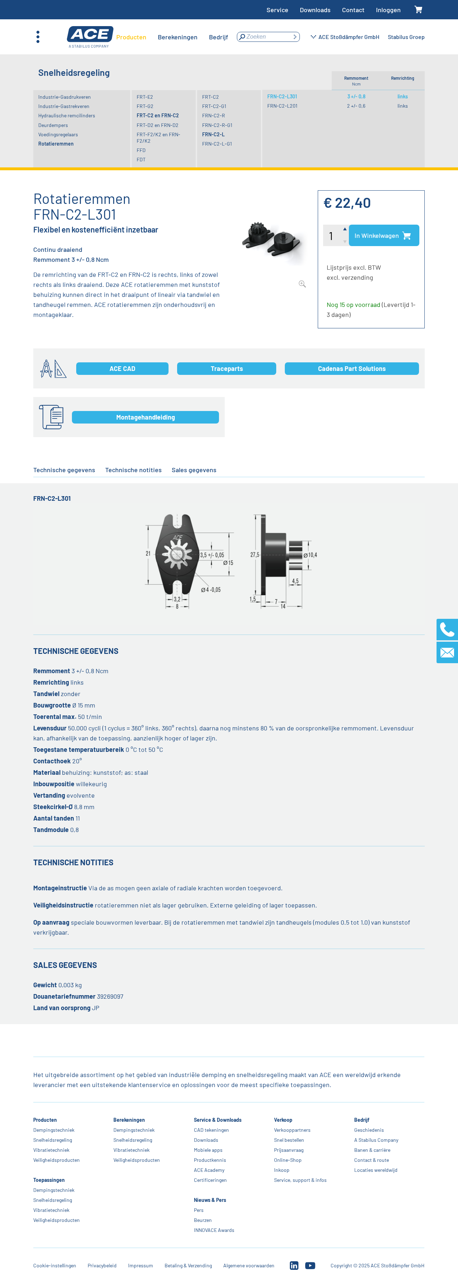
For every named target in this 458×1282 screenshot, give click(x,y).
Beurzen (203, 1220)
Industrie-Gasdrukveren (64, 97)
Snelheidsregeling (52, 1140)
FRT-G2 (145, 106)
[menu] (172, 37)
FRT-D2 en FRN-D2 (158, 125)
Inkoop (281, 1170)
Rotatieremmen (56, 144)
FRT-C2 (210, 97)
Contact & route (371, 1160)
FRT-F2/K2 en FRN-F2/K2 (158, 137)
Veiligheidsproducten (56, 1160)
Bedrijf (361, 1120)
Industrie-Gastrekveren (63, 106)
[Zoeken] (295, 37)
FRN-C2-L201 (282, 106)
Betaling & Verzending (188, 1265)
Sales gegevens (194, 470)
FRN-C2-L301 (282, 96)
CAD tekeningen (211, 1130)
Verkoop (283, 1120)
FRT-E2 (145, 97)
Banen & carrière (372, 1150)
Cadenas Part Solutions (352, 368)
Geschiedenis (369, 1130)
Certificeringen (210, 1180)
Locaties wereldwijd (376, 1170)
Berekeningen (129, 1120)
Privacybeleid (102, 1265)
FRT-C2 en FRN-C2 (158, 115)
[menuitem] (131, 37)
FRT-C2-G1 (214, 106)
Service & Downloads (218, 1120)
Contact (353, 10)
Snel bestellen (289, 1140)
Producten (45, 1120)
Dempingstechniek (53, 1130)
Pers (199, 1210)
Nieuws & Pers (210, 1200)
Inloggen (388, 10)
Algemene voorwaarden (248, 1265)
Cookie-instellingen (54, 1265)
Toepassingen (49, 1180)
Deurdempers (53, 125)
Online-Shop (288, 1160)
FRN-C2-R (213, 115)
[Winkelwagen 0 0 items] (418, 10)
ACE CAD (122, 368)
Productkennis (210, 1160)
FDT (141, 159)
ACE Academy (209, 1170)
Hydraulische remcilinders (66, 115)
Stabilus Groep (406, 36)
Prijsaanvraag (288, 1150)
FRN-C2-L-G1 (217, 144)
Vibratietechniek (51, 1150)
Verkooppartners (292, 1130)
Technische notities (133, 470)
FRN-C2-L (213, 134)
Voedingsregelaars (58, 134)
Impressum (140, 1265)
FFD (141, 150)
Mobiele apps (208, 1150)
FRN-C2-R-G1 (217, 125)
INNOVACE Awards (214, 1230)
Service (277, 10)
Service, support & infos (300, 1180)
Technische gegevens (64, 470)
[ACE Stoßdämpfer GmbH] (90, 37)
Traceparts (227, 368)
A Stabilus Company (376, 1140)
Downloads (315, 10)
